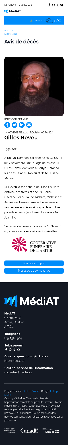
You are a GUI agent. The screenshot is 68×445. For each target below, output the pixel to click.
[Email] (29, 125)
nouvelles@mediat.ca (18, 372)
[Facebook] (7, 125)
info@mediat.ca (14, 360)
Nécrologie (10, 34)
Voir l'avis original (34, 263)
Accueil (9, 30)
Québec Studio (31, 391)
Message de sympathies (34, 270)
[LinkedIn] (22, 125)
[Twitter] (14, 125)
